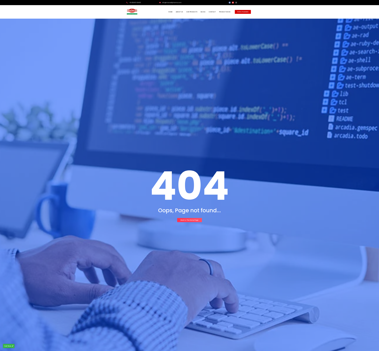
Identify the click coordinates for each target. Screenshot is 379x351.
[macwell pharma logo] (132, 11)
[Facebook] (230, 2)
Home (170, 12)
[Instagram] (236, 2)
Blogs (203, 12)
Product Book (224, 12)
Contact (212, 12)
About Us (179, 12)
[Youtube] (233, 2)
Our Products (191, 12)
